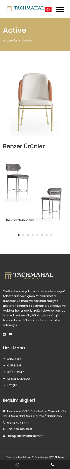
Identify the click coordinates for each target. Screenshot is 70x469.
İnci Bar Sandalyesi (20, 220)
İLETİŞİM (12, 385)
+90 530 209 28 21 (19, 429)
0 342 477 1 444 (18, 423)
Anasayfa (10, 40)
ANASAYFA (14, 359)
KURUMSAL (14, 365)
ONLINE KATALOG (18, 379)
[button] (18, 235)
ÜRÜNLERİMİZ (15, 372)
